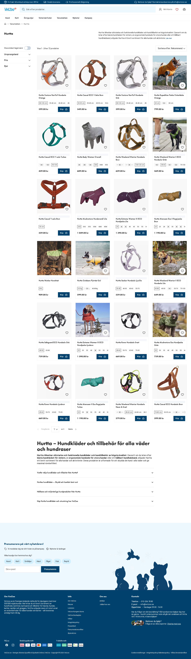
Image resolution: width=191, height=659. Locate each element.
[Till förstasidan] (5, 24)
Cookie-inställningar (138, 653)
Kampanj (88, 18)
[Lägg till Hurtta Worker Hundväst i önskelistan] (67, 271)
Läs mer (169, 38)
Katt (17, 18)
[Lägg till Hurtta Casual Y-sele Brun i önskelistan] (67, 209)
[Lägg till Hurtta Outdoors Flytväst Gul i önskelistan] (105, 271)
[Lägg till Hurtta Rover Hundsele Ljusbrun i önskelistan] (67, 394)
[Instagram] (13, 645)
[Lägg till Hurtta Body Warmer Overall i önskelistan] (105, 147)
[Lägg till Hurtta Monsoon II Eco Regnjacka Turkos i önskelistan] (105, 394)
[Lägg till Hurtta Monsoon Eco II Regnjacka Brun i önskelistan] (182, 209)
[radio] (43, 103)
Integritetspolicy (73, 622)
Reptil (66, 561)
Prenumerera (50, 569)
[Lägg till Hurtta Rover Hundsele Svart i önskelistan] (144, 332)
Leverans (71, 608)
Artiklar (102, 601)
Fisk (57, 561)
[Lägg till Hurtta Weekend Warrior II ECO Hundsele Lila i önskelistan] (182, 271)
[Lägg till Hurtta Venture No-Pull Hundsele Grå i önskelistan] (144, 85)
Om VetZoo (72, 601)
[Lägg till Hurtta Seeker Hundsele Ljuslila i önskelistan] (144, 271)
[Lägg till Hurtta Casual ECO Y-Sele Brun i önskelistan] (105, 85)
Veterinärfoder (45, 18)
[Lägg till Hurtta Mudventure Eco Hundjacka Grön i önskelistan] (182, 332)
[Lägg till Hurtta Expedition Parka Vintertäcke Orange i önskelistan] (182, 85)
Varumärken (62, 18)
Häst (39, 561)
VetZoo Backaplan (74, 615)
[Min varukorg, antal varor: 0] (184, 9)
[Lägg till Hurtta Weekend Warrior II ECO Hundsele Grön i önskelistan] (182, 147)
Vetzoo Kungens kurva (76, 612)
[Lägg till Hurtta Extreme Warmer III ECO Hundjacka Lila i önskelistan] (144, 209)
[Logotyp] (10, 9)
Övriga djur (29, 18)
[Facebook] (6, 645)
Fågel (48, 561)
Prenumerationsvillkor (75, 629)
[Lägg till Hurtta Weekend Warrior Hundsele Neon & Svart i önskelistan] (144, 394)
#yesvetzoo (72, 633)
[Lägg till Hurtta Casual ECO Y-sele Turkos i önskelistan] (67, 147)
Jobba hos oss (105, 604)
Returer (70, 604)
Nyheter (76, 18)
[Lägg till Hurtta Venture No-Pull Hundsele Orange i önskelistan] (67, 85)
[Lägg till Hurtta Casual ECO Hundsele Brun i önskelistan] (182, 394)
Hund (7, 18)
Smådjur (28, 561)
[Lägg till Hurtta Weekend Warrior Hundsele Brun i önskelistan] (144, 147)
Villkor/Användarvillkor (179, 653)
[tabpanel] (95, 275)
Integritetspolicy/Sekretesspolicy (158, 653)
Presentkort (72, 626)
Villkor (70, 619)
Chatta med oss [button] (174, 624)
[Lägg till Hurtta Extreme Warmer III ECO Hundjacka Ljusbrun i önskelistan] (105, 332)
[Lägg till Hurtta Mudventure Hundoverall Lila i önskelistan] (105, 209)
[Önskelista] (177, 9)
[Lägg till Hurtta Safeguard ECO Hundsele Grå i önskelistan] (67, 332)
